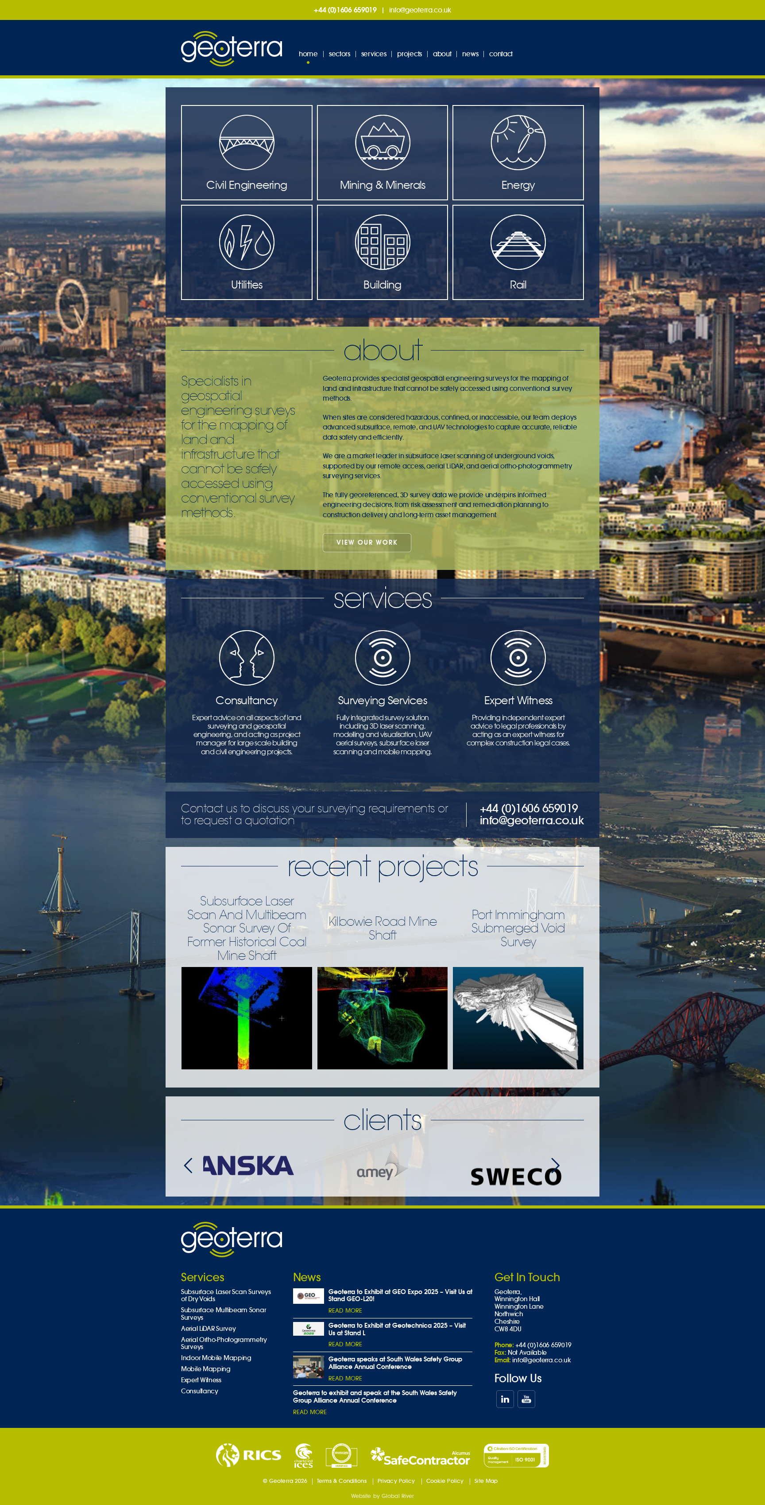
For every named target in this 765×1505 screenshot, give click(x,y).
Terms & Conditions (342, 1481)
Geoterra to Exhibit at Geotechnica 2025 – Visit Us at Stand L (397, 1329)
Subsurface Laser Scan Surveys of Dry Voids (225, 1295)
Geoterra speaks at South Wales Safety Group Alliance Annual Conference (395, 1363)
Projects (409, 54)
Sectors (339, 54)
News (470, 54)
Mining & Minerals (382, 184)
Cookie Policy (445, 1481)
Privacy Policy (396, 1481)
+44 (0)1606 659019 (345, 9)
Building (382, 284)
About (442, 54)
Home (308, 54)
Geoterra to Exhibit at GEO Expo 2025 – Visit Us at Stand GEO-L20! (400, 1295)
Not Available (527, 1353)
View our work (367, 542)
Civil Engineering (246, 184)
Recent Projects (382, 866)
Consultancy (246, 725)
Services (373, 54)
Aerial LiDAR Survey (208, 1329)
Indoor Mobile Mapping (216, 1358)
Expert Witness (518, 720)
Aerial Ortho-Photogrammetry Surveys (224, 1343)
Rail (518, 284)
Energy (518, 184)
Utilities (247, 284)
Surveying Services (382, 725)
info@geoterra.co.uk (420, 10)
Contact (501, 54)
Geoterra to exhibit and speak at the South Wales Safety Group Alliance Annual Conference (375, 1396)
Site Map (486, 1481)
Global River (398, 1496)
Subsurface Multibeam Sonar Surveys (223, 1314)
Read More (345, 1310)
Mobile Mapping (206, 1369)
